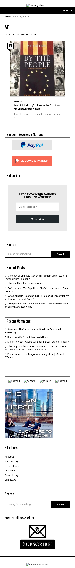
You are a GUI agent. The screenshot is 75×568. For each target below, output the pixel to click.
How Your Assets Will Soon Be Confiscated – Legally (42, 341)
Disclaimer (10, 470)
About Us (9, 456)
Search (61, 254)
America (18, 101)
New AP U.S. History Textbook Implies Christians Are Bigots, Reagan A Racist (37, 106)
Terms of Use (12, 466)
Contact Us (10, 479)
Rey (9, 337)
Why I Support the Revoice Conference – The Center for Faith (38, 346)
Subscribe (37, 219)
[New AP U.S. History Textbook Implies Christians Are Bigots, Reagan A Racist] (37, 68)
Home (8, 16)
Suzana (11, 329)
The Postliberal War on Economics (26, 283)
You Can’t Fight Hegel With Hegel (31, 337)
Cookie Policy (11, 475)
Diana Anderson (15, 354)
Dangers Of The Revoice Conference (27, 349)
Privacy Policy (11, 461)
